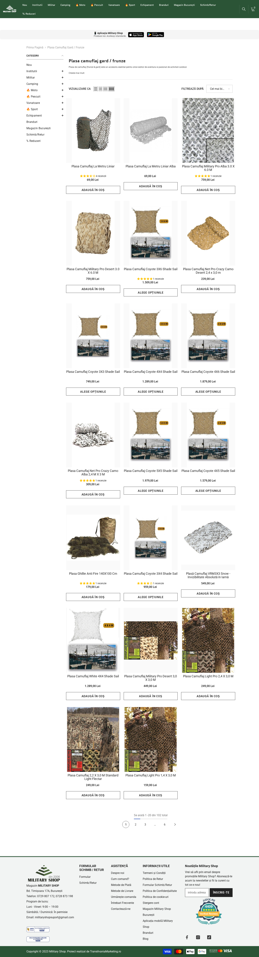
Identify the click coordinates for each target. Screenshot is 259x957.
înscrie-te (221, 892)
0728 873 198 (64, 896)
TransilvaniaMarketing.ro (105, 951)
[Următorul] (175, 824)
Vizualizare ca (80, 88)
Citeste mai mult (76, 73)
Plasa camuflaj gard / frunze (65, 47)
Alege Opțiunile (151, 292)
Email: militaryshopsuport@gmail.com (50, 917)
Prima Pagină (34, 47)
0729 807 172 (45, 896)
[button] (44, 71)
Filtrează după (192, 88)
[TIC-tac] (209, 937)
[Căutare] (244, 9)
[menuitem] (44, 65)
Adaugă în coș (93, 190)
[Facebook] (187, 937)
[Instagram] (198, 937)
